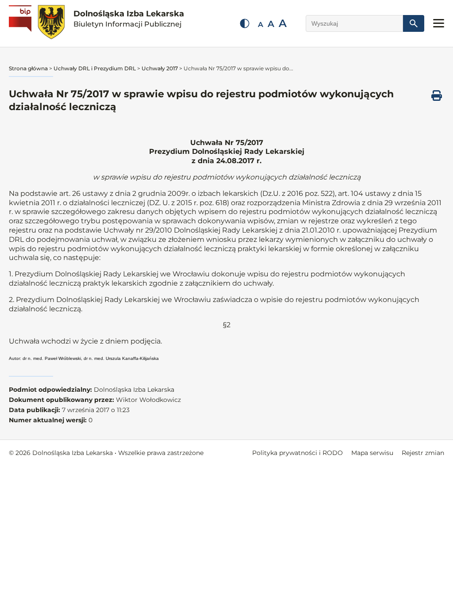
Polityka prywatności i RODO (297, 453)
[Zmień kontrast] (244, 23)
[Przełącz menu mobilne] (438, 23)
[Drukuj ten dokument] (436, 95)
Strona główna (28, 68)
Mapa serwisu (372, 453)
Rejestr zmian (423, 453)
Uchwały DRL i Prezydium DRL (95, 68)
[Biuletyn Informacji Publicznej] (21, 23)
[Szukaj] (413, 23)
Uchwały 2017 (160, 68)
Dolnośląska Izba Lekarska (128, 18)
